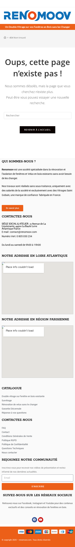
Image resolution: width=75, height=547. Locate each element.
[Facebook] (34, 519)
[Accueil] (5, 37)
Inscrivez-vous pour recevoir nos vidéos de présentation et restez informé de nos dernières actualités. (33, 469)
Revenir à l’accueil (37, 129)
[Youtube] (40, 519)
